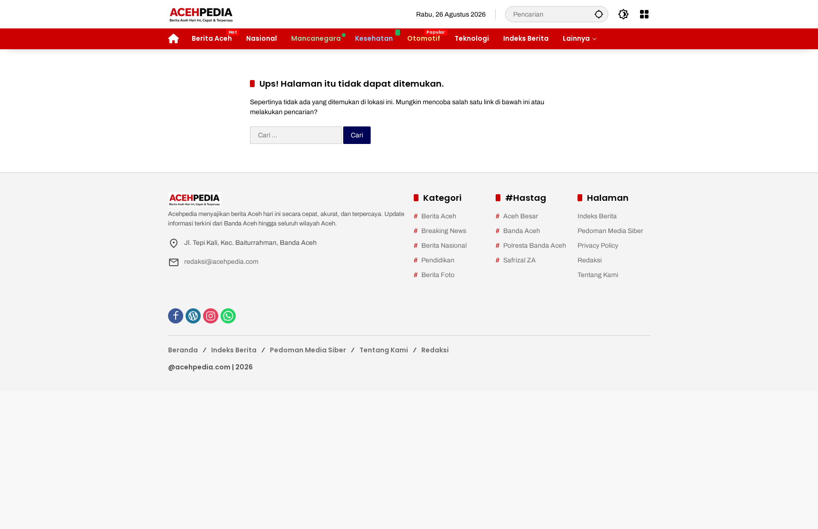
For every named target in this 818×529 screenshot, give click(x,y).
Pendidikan (437, 260)
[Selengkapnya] (286, 199)
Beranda (183, 350)
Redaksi (590, 260)
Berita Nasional (444, 245)
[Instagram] (210, 315)
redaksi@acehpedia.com (221, 261)
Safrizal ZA (519, 260)
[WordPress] (193, 315)
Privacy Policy (598, 245)
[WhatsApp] (228, 315)
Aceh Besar (520, 216)
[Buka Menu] (644, 14)
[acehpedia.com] (201, 14)
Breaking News (443, 230)
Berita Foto (437, 274)
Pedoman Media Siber (610, 230)
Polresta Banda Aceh (534, 245)
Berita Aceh (438, 216)
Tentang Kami (598, 274)
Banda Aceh (521, 230)
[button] (598, 14)
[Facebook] (175, 315)
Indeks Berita (597, 216)
